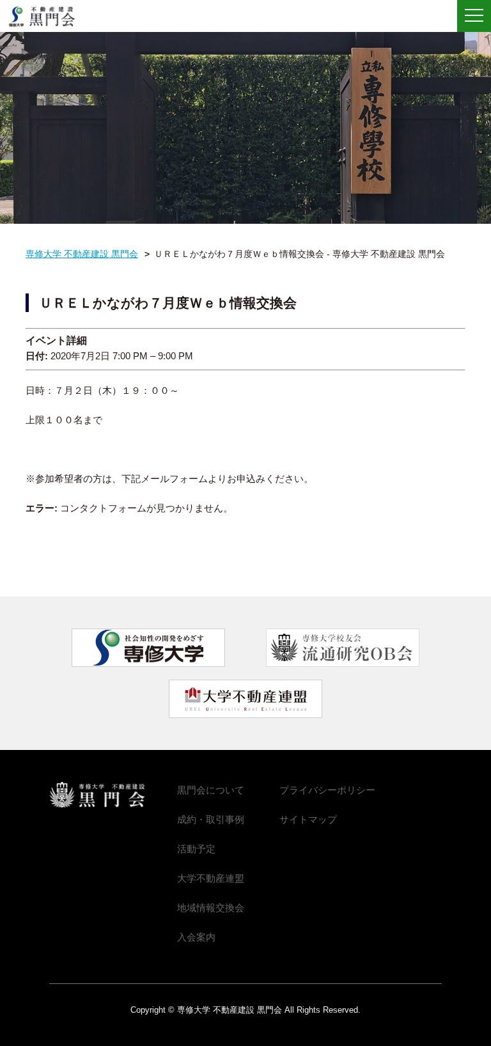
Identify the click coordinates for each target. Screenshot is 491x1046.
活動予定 (196, 848)
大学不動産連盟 (210, 878)
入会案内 (196, 937)
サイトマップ (308, 819)
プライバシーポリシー (327, 789)
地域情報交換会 (210, 907)
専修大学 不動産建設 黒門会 (46, 16)
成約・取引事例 (210, 819)
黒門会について (210, 789)
